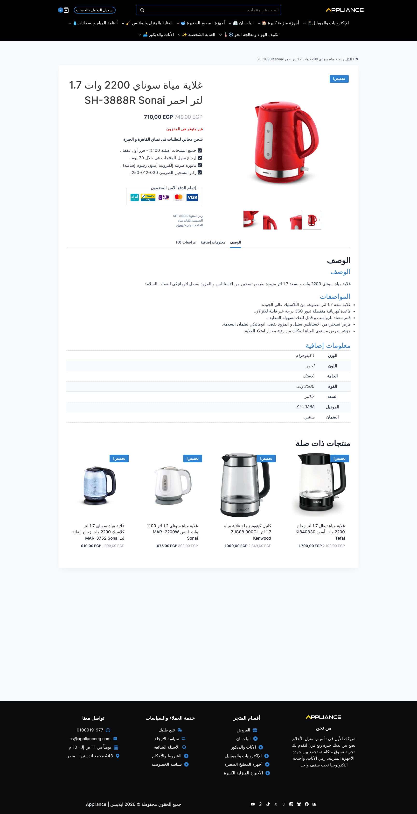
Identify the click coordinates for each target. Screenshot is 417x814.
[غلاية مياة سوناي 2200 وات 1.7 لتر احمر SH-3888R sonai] (282, 141)
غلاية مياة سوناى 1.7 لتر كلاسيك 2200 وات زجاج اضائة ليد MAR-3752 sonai (98, 532)
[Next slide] (319, 220)
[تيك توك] (268, 804)
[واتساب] (260, 804)
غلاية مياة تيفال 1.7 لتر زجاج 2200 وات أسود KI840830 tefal (320, 532)
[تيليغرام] (276, 804)
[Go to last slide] (245, 220)
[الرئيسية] (356, 59)
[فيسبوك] (307, 804)
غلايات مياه (184, 220)
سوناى (179, 225)
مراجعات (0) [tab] (186, 242)
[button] (312, 220)
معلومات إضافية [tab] (213, 242)
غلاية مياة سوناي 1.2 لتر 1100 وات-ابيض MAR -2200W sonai (172, 532)
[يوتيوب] (253, 804)
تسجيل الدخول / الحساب (94, 10)
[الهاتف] (283, 804)
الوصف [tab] (235, 242)
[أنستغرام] (291, 804)
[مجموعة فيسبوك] (299, 804)
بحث (274, 10)
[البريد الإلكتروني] (314, 804)
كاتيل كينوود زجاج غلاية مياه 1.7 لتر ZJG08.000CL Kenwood (247, 532)
